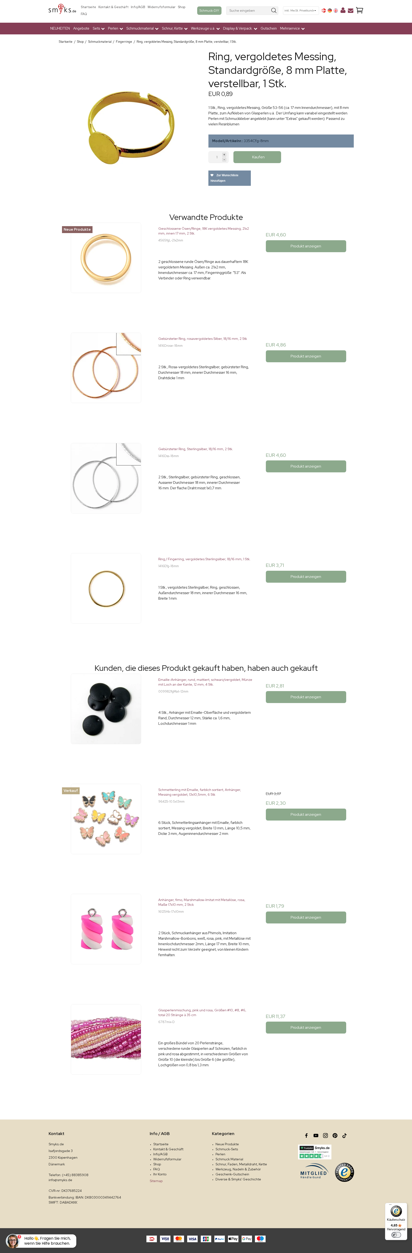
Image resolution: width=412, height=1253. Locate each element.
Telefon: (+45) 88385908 (68, 1175)
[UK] (335, 10)
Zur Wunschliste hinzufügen (224, 178)
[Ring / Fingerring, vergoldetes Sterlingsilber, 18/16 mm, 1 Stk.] (106, 600)
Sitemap (156, 1181)
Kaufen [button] (258, 157)
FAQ (84, 14)
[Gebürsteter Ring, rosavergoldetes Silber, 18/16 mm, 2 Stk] (106, 380)
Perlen (220, 1154)
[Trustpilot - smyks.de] (315, 1152)
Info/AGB (138, 7)
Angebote (81, 28)
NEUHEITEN (60, 28)
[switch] (396, 1235)
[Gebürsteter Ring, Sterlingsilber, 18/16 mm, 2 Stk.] (106, 490)
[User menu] (342, 11)
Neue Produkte (227, 1144)
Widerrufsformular (161, 7)
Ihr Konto (159, 1174)
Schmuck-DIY (209, 10)
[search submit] (274, 10)
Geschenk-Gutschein (232, 1174)
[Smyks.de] (62, 10)
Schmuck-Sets (227, 1149)
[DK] (323, 10)
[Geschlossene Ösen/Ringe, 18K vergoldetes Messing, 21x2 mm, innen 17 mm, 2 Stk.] (106, 270)
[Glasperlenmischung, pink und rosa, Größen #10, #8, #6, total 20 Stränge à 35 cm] (106, 1051)
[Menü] (390, 1206)
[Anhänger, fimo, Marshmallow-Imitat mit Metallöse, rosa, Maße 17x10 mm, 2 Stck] (106, 941)
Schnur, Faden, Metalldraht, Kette (241, 1164)
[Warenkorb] (359, 10)
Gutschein (269, 28)
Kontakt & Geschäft (113, 7)
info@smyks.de (60, 1180)
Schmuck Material (229, 1159)
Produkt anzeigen (306, 246)
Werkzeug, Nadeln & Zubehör (238, 1169)
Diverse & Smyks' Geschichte (238, 1179)
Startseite (88, 7)
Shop (181, 7)
